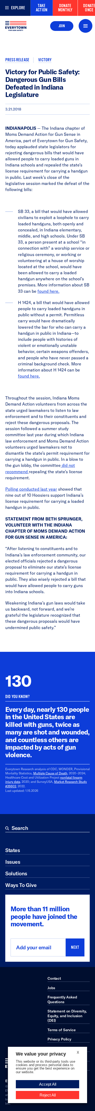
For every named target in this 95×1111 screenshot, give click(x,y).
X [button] (78, 1052)
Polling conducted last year (31, 489)
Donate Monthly (65, 7)
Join (62, 26)
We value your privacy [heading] (41, 1054)
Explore (18, 8)
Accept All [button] (47, 1084)
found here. (48, 291)
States (12, 850)
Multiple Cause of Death (50, 773)
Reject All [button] (48, 1095)
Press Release (17, 60)
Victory (44, 60)
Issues (12, 861)
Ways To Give (20, 885)
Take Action (41, 7)
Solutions (16, 873)
